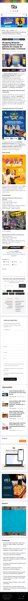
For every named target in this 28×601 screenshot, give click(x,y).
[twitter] (14, 11)
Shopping (22, 39)
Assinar (22, 285)
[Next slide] (26, 1)
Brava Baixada (6, 51)
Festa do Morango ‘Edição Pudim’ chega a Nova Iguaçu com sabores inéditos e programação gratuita (14, 544)
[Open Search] (24, 14)
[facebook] (10, 11)
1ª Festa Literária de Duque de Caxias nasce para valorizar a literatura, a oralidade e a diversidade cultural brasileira (14, 578)
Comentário (7, 329)
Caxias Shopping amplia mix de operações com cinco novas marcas (17, 392)
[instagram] (12, 11)
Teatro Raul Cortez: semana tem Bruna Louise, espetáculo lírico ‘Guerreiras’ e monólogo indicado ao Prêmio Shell (14, 588)
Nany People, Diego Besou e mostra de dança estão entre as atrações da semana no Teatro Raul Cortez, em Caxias (14, 559)
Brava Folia (12, 430)
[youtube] (17, 11)
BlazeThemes (7, 598)
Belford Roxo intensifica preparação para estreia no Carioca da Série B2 (12, 1)
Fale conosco (21, 598)
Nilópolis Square (20, 293)
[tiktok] (15, 11)
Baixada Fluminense (18, 291)
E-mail (5, 352)
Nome (5, 346)
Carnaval (10, 39)
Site (4, 358)
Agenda (5, 39)
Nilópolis (16, 39)
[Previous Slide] (24, 1)
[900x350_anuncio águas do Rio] (14, 22)
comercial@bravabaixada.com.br (11, 254)
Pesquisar (4, 438)
